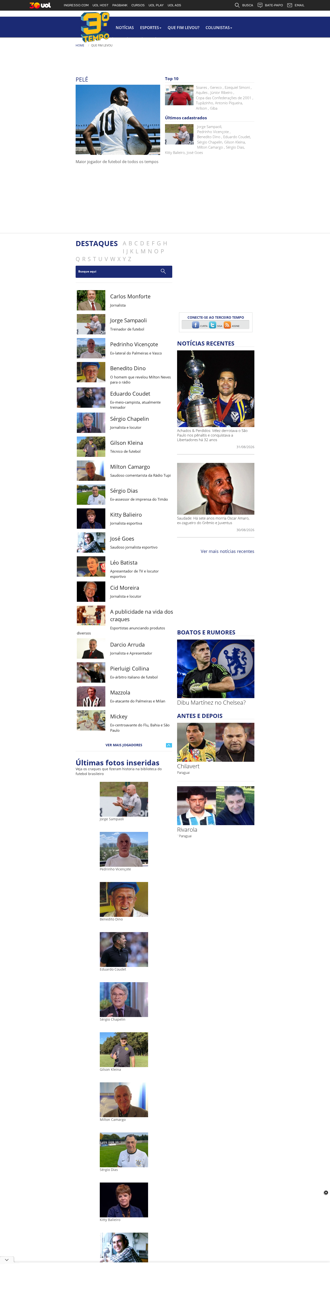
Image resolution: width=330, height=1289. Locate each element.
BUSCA (247, 5)
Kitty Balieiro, (175, 152)
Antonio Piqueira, (229, 102)
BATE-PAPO (274, 5)
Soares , (202, 87)
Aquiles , (202, 92)
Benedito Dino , (209, 136)
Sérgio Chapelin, (210, 142)
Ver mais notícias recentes (227, 551)
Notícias (125, 27)
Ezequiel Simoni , (238, 87)
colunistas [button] (218, 27)
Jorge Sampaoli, (209, 126)
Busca (163, 50)
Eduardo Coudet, (237, 136)
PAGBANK (120, 5)
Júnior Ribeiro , (222, 92)
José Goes (195, 152)
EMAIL (299, 5)
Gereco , (216, 87)
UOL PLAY (156, 5)
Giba (213, 108)
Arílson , (202, 108)
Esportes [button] (149, 27)
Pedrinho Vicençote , (213, 131)
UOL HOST (100, 5)
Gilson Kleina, (235, 142)
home (80, 45)
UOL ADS (174, 5)
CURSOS (138, 5)
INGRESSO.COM (76, 5)
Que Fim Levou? (183, 27)
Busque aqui (87, 271)
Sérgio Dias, (235, 147)
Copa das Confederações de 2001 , (224, 97)
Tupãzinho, (205, 102)
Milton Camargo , (211, 147)
